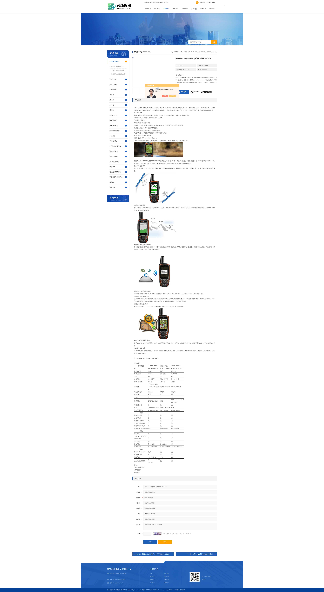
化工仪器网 (176, 590)
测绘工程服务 (114, 156)
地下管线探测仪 (115, 161)
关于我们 (157, 9)
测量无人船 (113, 84)
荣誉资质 (166, 579)
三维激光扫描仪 (115, 61)
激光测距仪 (113, 120)
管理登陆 (182, 590)
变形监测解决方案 (115, 172)
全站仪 (112, 95)
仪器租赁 (194, 9)
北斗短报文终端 (115, 131)
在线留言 (203, 9)
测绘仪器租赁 (114, 151)
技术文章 (185, 9)
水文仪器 (112, 136)
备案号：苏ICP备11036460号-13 (150, 590)
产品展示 (152, 576)
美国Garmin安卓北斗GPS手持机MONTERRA (155, 554)
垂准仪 (112, 110)
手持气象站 (113, 141)
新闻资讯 (166, 576)
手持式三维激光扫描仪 (117, 70)
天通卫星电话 (114, 125)
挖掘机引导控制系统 (116, 177)
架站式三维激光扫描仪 (117, 66)
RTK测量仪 (113, 89)
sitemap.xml (163, 590)
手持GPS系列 (114, 115)
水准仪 (112, 105)
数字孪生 (112, 167)
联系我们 (212, 9)
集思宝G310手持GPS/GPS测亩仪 (202, 554)
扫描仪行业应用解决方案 (118, 74)
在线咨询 (183, 92)
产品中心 (166, 9)
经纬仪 (112, 100)
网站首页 (148, 9)
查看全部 (112, 187)
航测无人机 (113, 79)
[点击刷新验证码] (157, 533)
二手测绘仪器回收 (115, 146)
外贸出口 (112, 182)
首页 (181, 51)
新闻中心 (175, 9)
